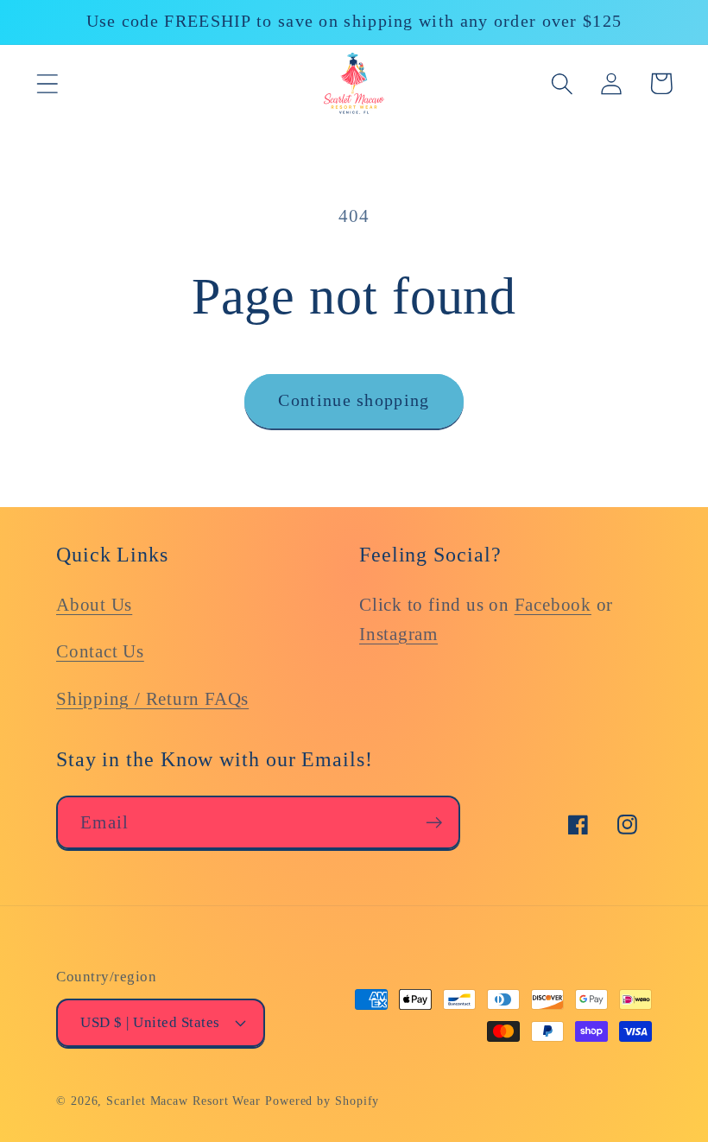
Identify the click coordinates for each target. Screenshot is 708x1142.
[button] (47, 83)
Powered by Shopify (322, 1100)
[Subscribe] (433, 823)
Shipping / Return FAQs (152, 698)
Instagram (398, 634)
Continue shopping (353, 400)
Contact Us (100, 651)
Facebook (553, 604)
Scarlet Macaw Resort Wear (183, 1100)
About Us (94, 604)
